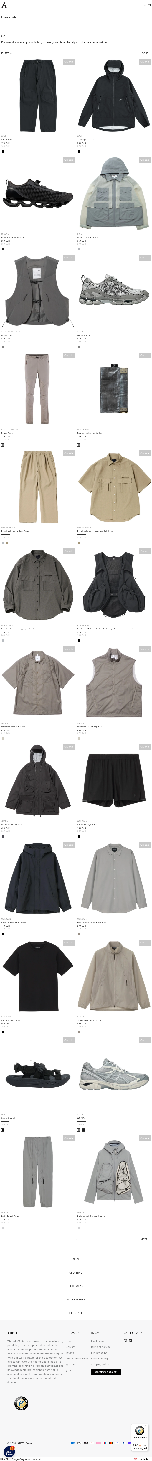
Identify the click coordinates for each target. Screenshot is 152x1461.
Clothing (75, 1272)
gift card (71, 1364)
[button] (145, 5)
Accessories (76, 1299)
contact (70, 1347)
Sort (145, 53)
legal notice (98, 1341)
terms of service (100, 1347)
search (70, 1341)
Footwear (76, 1286)
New (76, 1259)
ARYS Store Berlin (77, 1358)
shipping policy (100, 1364)
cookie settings (100, 1358)
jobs (68, 1370)
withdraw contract (106, 1371)
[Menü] (146, 1426)
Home (4, 17)
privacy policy (99, 1352)
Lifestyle (76, 1313)
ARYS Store (24, 1443)
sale (13, 17)
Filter (5, 53)
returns (70, 1352)
